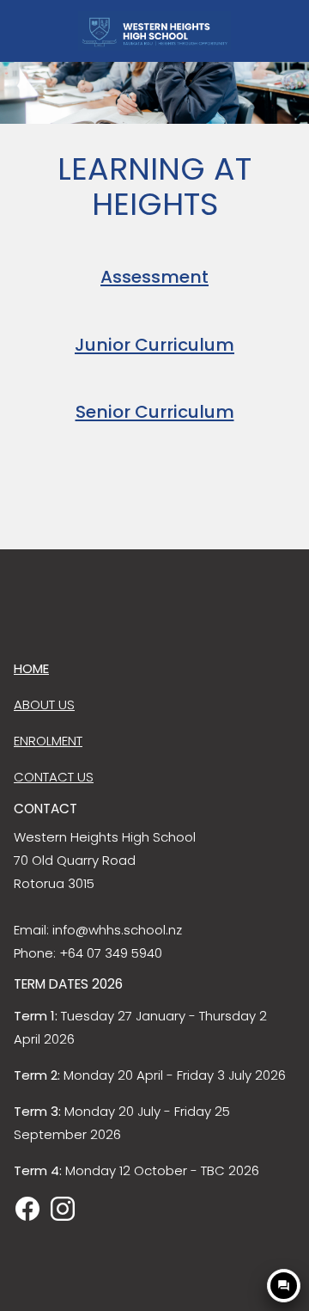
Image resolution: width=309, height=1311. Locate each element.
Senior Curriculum (155, 412)
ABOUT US (44, 704)
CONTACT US (54, 777)
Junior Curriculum (154, 345)
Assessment (154, 277)
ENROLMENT (48, 741)
